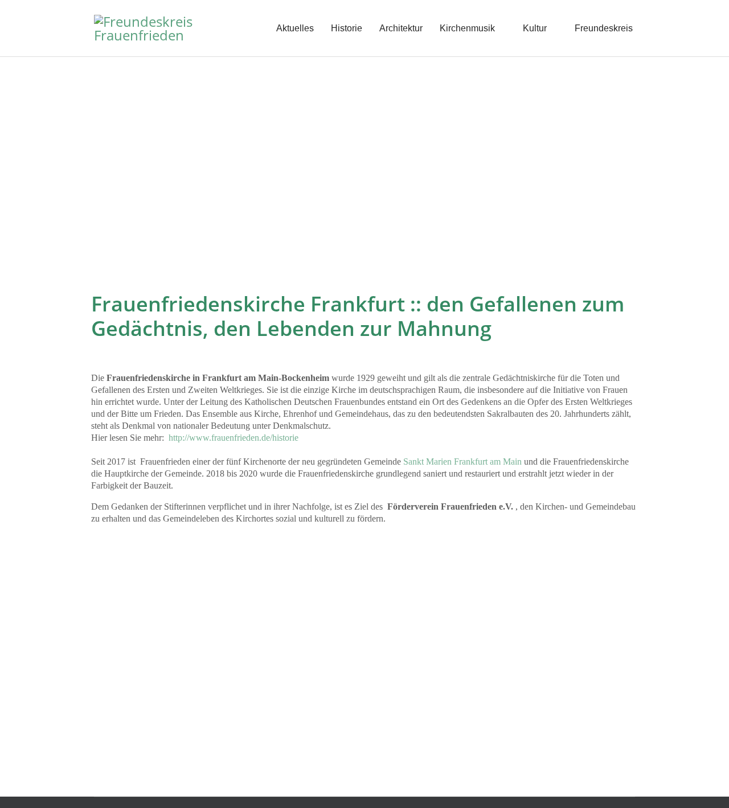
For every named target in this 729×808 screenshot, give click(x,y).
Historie (346, 28)
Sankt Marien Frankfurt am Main (462, 461)
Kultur (535, 28)
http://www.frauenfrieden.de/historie (233, 437)
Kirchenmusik (467, 28)
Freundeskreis (604, 28)
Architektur (401, 28)
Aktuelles (295, 28)
